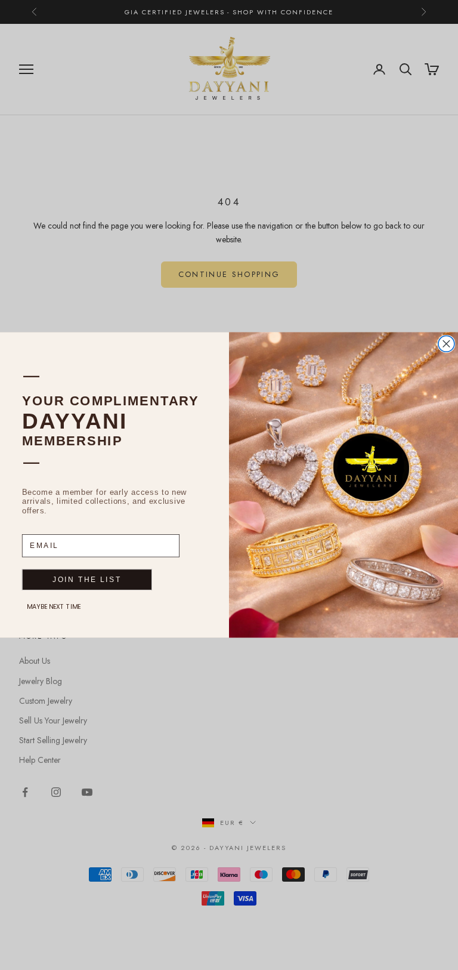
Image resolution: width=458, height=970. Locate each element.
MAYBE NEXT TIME (54, 606)
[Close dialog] (446, 344)
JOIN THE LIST (86, 580)
